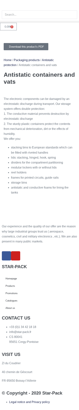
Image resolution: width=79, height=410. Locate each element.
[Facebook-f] (6, 255)
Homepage (11, 278)
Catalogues (11, 300)
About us (10, 308)
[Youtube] (15, 255)
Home (8, 60)
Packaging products (27, 60)
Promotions (12, 293)
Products (10, 286)
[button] (39, 22)
